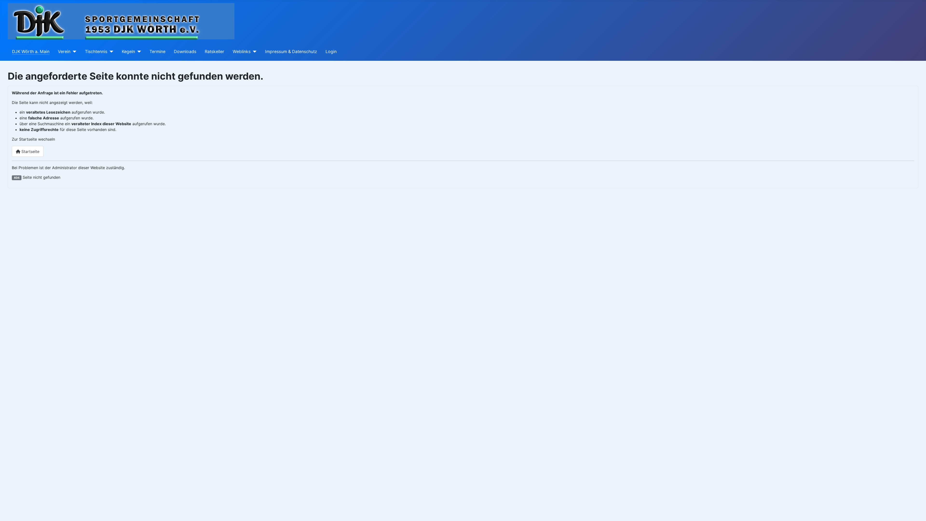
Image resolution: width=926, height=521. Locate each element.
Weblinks (242, 51)
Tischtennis (96, 51)
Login (331, 51)
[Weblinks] (254, 51)
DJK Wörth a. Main (30, 51)
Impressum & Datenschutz (291, 51)
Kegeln (128, 51)
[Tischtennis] (110, 51)
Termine (157, 51)
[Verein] (73, 51)
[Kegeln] (138, 51)
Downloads (185, 51)
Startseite (29, 151)
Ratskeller (214, 51)
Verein (64, 51)
